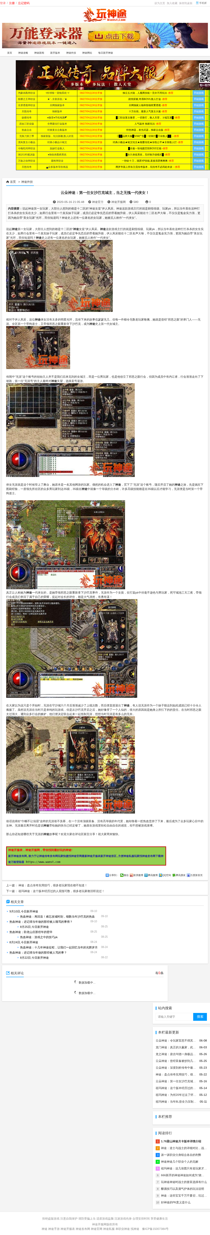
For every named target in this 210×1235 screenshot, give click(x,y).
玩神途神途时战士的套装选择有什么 (184, 1182)
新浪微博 (138, 875)
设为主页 (159, 3)
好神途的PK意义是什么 (176, 1202)
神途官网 (96, 1228)
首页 (13, 181)
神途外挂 (27, 181)
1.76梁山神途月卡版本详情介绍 (181, 1141)
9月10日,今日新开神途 (23, 911)
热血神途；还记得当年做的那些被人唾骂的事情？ (41, 921)
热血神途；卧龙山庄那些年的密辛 (30, 932)
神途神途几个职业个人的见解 (179, 1161)
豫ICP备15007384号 (155, 1228)
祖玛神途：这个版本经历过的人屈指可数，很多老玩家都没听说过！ (61, 891)
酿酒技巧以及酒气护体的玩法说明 (182, 1188)
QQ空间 (166, 875)
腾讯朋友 (181, 875)
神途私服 (109, 1228)
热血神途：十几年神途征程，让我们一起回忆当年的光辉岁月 (59, 947)
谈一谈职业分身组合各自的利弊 (181, 1154)
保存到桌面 (185, 3)
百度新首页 (196, 875)
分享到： (114, 875)
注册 (12, 3)
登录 (3, 3)
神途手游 (54, 1228)
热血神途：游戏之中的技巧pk (39, 937)
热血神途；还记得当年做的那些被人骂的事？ (38, 952)
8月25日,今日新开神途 (34, 926)
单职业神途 (122, 1228)
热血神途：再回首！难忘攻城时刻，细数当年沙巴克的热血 (57, 916)
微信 (126, 875)
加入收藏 (172, 3)
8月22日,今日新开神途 (34, 957)
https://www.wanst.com (43, 861)
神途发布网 (83, 1228)
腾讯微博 (153, 875)
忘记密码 (24, 3)
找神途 (135, 1228)
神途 (44, 1228)
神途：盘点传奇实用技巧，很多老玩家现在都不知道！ (52, 885)
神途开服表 (67, 1228)
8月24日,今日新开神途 (23, 942)
